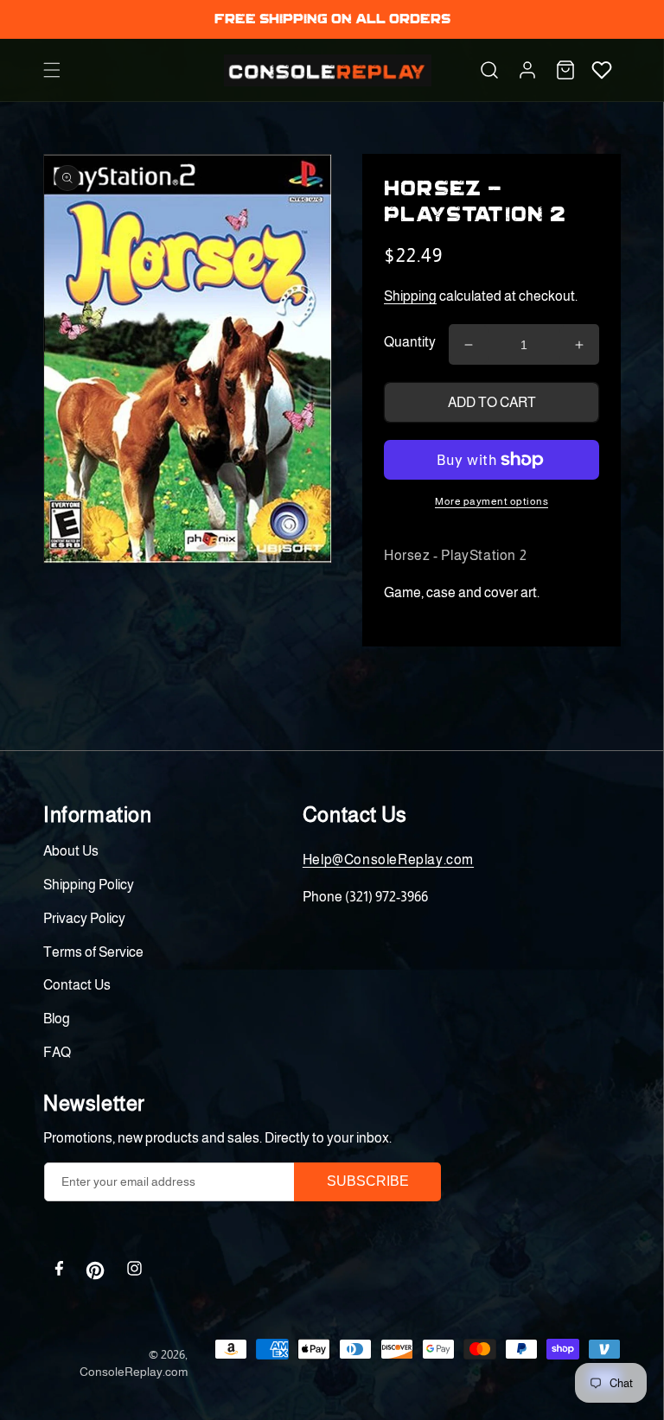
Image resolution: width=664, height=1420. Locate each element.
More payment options (491, 501)
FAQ (57, 1052)
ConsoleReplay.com (134, 1372)
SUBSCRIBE (368, 1181)
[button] (52, 70)
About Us (71, 851)
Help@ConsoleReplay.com (388, 859)
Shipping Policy (88, 884)
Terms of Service (93, 952)
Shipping (410, 296)
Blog (56, 1018)
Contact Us (77, 984)
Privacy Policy (84, 918)
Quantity (410, 341)
